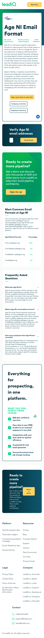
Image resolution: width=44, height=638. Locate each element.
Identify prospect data (11, 530)
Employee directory (18, 110)
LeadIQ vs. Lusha (30, 583)
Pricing (26, 530)
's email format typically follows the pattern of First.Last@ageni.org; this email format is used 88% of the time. (22, 319)
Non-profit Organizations (14, 292)
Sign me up (16, 192)
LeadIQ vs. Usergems (31, 597)
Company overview (18, 104)
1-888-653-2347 (22, 614)
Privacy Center (29, 561)
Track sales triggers (10, 534)
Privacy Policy (7, 574)
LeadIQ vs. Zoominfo (31, 574)
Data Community (30, 552)
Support (26, 543)
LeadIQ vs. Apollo (30, 579)
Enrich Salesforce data (11, 546)
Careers (26, 548)
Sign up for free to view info (22, 97)
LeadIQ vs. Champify (31, 601)
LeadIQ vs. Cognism (31, 588)
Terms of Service (9, 583)
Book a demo (29, 491)
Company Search (30, 539)
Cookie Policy (7, 579)
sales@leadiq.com (23, 623)
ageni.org (23, 298)
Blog (25, 534)
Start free (34, 4)
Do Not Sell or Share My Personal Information (10, 590)
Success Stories (8, 550)
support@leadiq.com (24, 619)
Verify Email (28, 140)
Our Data (26, 557)
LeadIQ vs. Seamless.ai (32, 592)
